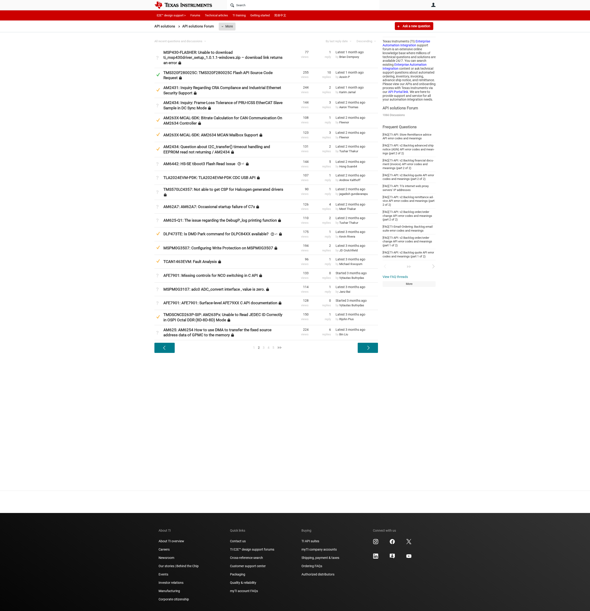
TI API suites (310, 541)
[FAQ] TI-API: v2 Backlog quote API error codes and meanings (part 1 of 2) (408, 254)
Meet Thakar (347, 209)
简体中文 (280, 15)
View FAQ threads (395, 277)
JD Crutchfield (348, 250)
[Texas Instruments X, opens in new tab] (409, 543)
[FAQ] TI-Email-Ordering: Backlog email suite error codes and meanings (408, 228)
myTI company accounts (319, 549)
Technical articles (216, 15)
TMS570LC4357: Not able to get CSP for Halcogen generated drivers (223, 189)
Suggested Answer (158, 89)
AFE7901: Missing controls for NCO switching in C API (210, 275)
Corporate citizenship (174, 599)
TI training (239, 15)
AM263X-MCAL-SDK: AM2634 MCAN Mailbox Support (210, 135)
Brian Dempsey (349, 57)
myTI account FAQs (244, 591)
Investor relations (171, 582)
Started (351, 273)
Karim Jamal (347, 92)
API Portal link (398, 92)
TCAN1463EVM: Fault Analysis (190, 261)
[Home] (186, 5)
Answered (158, 74)
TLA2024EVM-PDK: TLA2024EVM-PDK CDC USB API (209, 177)
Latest (350, 52)
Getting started (260, 15)
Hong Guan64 (348, 166)
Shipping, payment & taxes (320, 558)
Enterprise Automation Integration (406, 43)
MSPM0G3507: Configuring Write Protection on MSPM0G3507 (218, 247)
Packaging (237, 574)
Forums (195, 15)
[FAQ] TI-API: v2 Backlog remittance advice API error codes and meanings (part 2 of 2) (408, 200)
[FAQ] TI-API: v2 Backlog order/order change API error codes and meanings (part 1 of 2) (407, 241)
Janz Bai (344, 291)
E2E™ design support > (171, 15)
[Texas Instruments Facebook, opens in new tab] (392, 543)
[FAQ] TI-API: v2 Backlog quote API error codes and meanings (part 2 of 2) (408, 177)
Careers (164, 549)
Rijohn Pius (346, 319)
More (229, 26)
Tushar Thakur (348, 151)
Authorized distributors (317, 574)
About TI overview (171, 541)
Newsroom (166, 558)
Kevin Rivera (347, 236)
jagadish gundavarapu (353, 194)
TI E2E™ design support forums (252, 549)
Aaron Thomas (348, 107)
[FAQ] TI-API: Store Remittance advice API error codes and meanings (407, 136)
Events (163, 574)
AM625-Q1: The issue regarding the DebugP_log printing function (220, 220)
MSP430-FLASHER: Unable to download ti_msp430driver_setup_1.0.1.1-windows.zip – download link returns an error (223, 57)
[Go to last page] (409, 266)
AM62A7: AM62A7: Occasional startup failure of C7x (209, 206)
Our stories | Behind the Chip (179, 566)
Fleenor (344, 122)
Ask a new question (416, 26)
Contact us (238, 541)
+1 (243, 163)
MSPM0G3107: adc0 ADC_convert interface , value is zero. (214, 289)
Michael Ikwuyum (350, 264)
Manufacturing (169, 591)
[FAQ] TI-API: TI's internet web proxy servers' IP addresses (406, 188)
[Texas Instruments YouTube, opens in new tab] (409, 558)
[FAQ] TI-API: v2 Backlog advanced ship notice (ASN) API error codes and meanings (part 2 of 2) (408, 149)
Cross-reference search (246, 558)
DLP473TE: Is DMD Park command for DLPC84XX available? (215, 234)
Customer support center (248, 566)
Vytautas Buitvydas (351, 278)
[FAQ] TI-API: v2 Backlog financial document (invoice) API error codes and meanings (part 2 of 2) (408, 164)
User (433, 5)
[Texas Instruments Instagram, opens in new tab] (375, 543)
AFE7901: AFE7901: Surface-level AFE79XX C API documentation (220, 303)
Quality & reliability (243, 582)
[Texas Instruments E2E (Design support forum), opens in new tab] (392, 558)
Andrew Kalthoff (349, 180)
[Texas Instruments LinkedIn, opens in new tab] (375, 558)
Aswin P (344, 77)
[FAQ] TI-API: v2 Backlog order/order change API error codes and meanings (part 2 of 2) (407, 215)
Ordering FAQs (311, 566)
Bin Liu (343, 334)
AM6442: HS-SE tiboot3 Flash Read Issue (199, 163)
